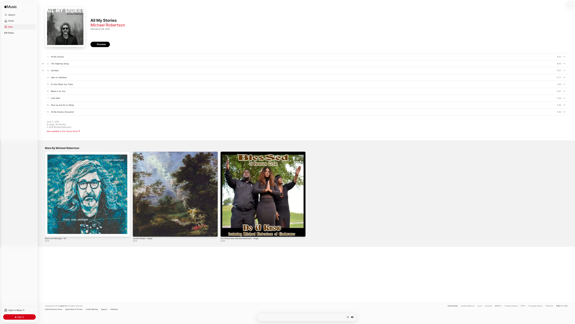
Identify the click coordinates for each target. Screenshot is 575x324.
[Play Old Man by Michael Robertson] (48, 70)
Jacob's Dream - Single (143, 153)
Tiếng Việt (549, 306)
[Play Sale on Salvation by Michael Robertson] (48, 77)
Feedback (114, 309)
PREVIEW (557, 57)
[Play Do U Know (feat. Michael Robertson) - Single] (224, 233)
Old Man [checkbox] (55, 70)
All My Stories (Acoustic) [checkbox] (62, 112)
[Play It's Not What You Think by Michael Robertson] (48, 84)
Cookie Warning (92, 309)
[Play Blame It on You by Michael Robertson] (48, 91)
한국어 (523, 306)
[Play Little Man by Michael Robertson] (48, 98)
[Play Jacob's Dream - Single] (136, 233)
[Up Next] (348, 317)
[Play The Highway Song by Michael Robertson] (48, 63)
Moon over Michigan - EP (57, 153)
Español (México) (468, 306)
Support (104, 309)
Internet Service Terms (53, 309)
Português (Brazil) (535, 306)
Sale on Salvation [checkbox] (59, 77)
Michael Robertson (107, 25)
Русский (488, 306)
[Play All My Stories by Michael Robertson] (48, 57)
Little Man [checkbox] (55, 98)
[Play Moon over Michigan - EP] (48, 233)
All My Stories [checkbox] (57, 57)
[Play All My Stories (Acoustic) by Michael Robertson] (48, 112)
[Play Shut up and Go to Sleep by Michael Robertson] (48, 105)
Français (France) (511, 306)
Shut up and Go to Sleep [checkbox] (62, 105)
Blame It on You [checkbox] (58, 91)
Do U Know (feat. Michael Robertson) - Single (242, 153)
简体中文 (498, 306)
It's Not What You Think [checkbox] (62, 84)
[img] (10, 7)
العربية (480, 306)
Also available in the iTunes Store (62, 131)
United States (453, 306)
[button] (19, 14)
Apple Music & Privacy (74, 309)
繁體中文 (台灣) (562, 306)
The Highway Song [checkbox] (60, 63)
